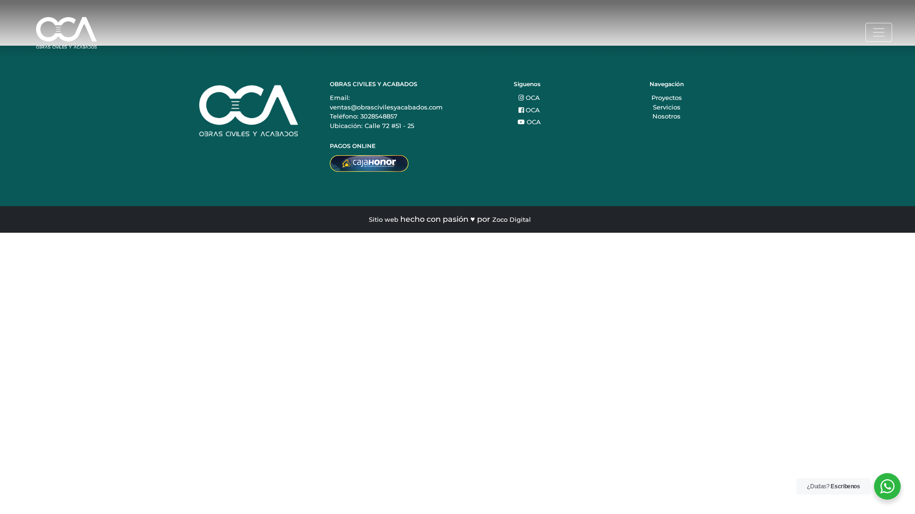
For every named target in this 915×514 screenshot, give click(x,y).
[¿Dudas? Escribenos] (887, 486)
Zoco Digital (511, 219)
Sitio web (383, 219)
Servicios (667, 107)
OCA (532, 97)
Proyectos (666, 97)
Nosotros (666, 116)
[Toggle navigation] (878, 32)
